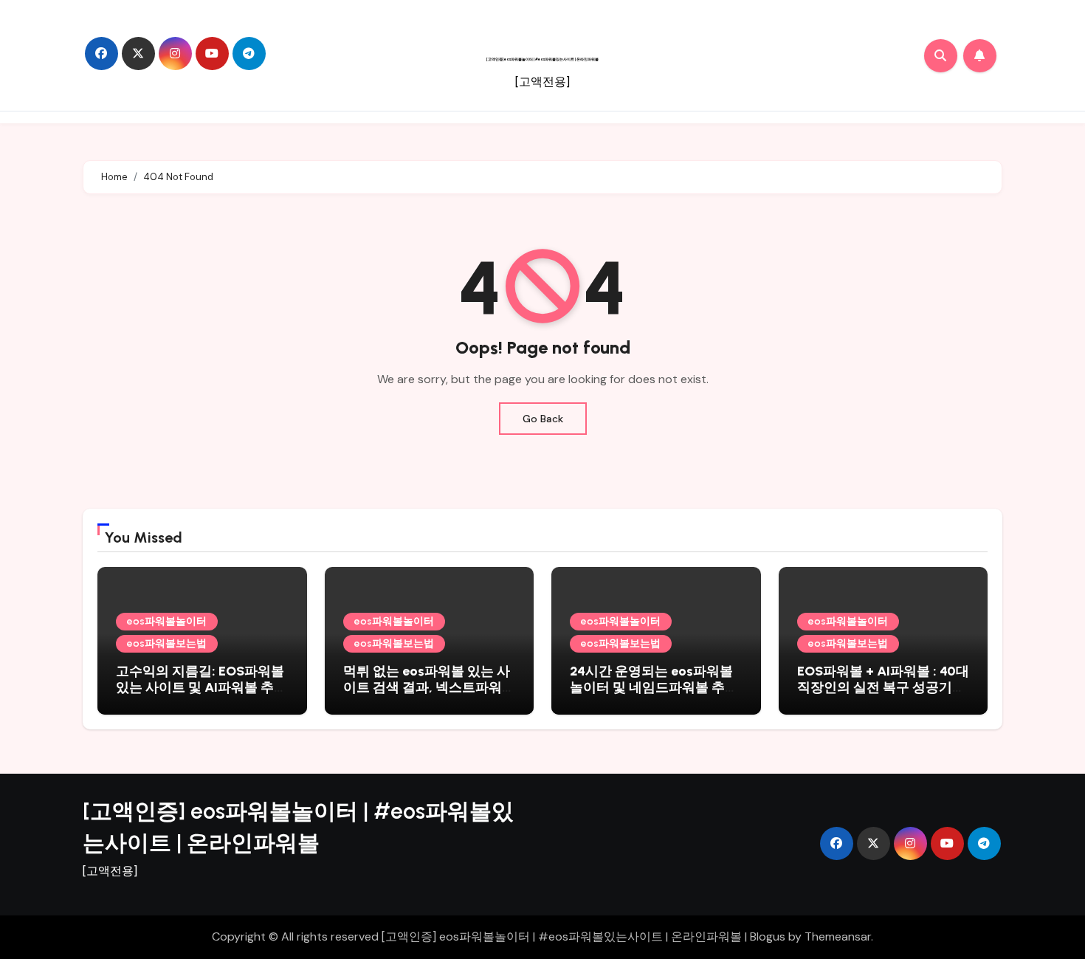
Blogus (767, 936)
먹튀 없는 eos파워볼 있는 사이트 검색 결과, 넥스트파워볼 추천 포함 (429, 687)
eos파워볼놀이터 (167, 621)
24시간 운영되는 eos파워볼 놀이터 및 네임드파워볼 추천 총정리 (654, 687)
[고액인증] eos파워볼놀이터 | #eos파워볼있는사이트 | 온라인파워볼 (542, 59)
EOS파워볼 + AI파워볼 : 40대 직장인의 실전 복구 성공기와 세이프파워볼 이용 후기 (883, 687)
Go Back (543, 418)
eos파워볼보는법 (167, 643)
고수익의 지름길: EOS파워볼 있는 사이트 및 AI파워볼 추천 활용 (201, 687)
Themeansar (838, 936)
